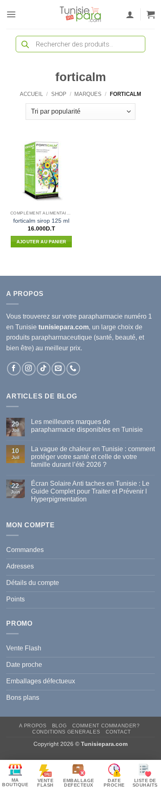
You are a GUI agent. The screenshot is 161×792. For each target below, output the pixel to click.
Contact (118, 732)
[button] (11, 14)
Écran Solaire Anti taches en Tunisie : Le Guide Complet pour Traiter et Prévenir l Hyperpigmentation (90, 491)
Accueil (31, 94)
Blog (59, 726)
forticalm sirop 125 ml (41, 221)
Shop (58, 94)
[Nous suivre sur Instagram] (29, 368)
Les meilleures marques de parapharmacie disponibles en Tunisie (87, 425)
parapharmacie (100, 316)
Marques (88, 94)
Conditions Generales (66, 732)
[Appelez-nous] (73, 368)
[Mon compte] (130, 14)
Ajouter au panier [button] (41, 241)
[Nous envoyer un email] (58, 368)
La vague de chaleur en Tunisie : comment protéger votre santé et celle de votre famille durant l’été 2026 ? (93, 456)
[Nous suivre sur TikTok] (43, 368)
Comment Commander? (106, 726)
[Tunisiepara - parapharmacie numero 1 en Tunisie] (80, 14)
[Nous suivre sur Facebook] (14, 368)
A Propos (32, 726)
